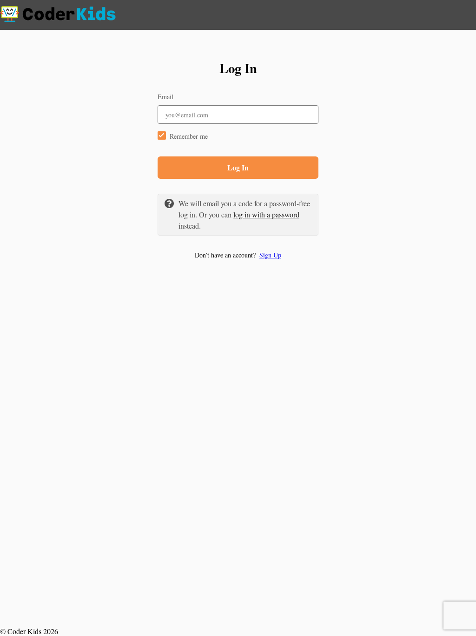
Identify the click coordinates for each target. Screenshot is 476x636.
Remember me (189, 136)
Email (165, 96)
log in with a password (266, 214)
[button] (238, 254)
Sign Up (270, 254)
